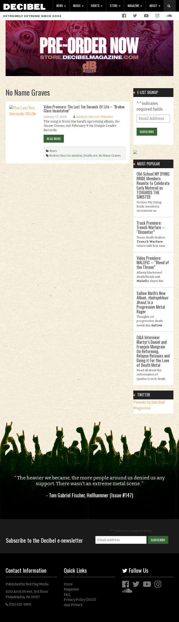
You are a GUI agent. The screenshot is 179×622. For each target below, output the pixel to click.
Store (114, 5)
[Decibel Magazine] (24, 6)
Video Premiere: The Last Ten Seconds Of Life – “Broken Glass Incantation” (84, 109)
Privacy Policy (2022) (80, 600)
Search (172, 10)
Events (95, 5)
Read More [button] (54, 138)
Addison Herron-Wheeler (94, 116)
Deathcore (90, 155)
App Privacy (73, 605)
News (60, 5)
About (153, 5)
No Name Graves (109, 155)
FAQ (67, 595)
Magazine (134, 5)
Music (77, 5)
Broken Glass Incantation (65, 155)
